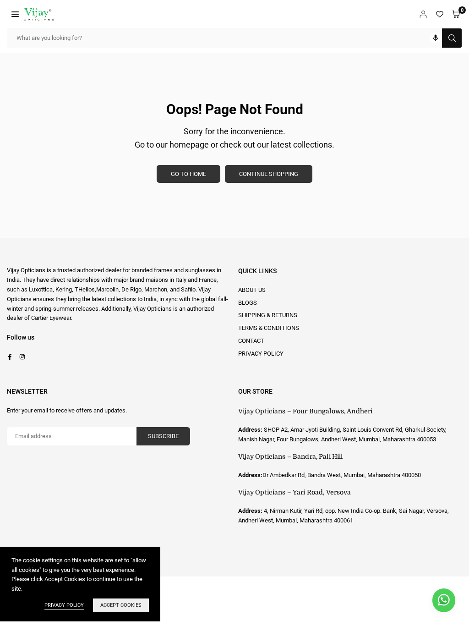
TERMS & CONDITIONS (268, 327)
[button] (15, 14)
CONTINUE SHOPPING (268, 173)
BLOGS (247, 302)
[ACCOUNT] (423, 14)
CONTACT (251, 340)
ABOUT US (252, 289)
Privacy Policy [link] (64, 605)
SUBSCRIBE (163, 436)
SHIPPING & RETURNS (267, 315)
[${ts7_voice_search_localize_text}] (435, 38)
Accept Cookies (121, 605)
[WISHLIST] (439, 14)
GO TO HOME (188, 173)
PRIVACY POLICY (261, 353)
